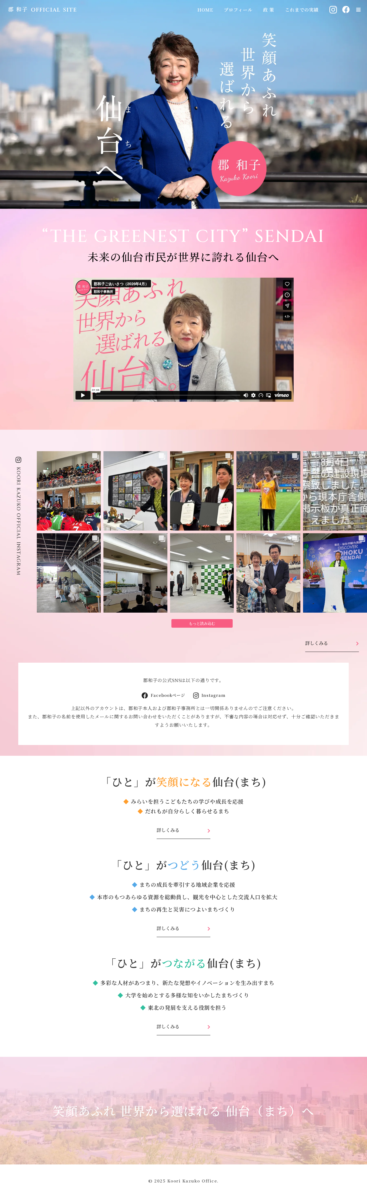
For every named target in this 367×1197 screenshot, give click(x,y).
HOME (205, 9)
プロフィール (238, 9)
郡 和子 (18, 9)
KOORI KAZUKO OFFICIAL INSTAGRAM (18, 521)
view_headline (358, 9)
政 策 (268, 9)
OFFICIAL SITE (54, 9)
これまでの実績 (302, 9)
